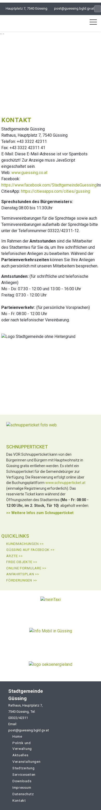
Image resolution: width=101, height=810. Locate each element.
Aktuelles (20, 755)
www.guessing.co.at (29, 172)
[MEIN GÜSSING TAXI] (50, 606)
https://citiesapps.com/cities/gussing (55, 191)
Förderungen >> (21, 580)
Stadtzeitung (23, 768)
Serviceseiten (23, 774)
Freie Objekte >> (21, 562)
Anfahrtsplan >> (22, 574)
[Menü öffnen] (93, 22)
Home (17, 736)
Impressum (21, 787)
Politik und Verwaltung (22, 746)
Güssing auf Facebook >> (30, 550)
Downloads (21, 781)
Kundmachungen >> (25, 544)
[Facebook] (97, 8)
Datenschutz (23, 794)
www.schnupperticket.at (65, 483)
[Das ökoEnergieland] (50, 666)
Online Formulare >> (26, 568)
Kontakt (19, 800)
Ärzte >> (14, 556)
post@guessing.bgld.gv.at (74, 8)
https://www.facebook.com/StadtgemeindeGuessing (49, 185)
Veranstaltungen (26, 761)
